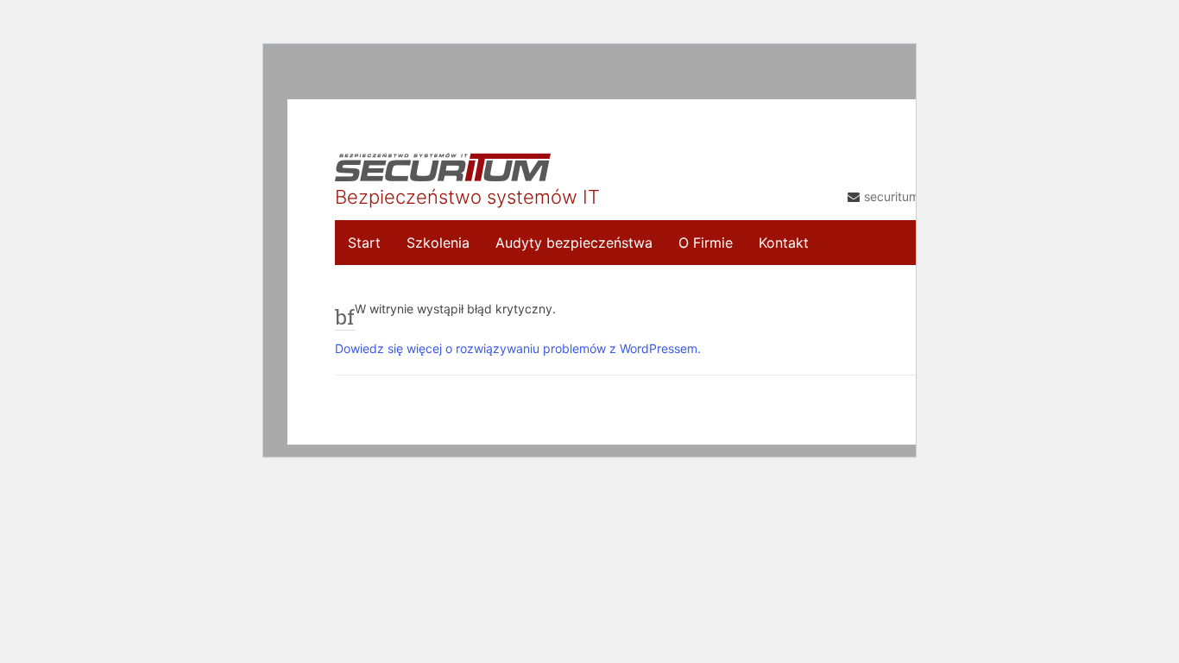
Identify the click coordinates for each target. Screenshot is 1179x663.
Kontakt (784, 242)
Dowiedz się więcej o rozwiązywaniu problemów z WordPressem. (518, 348)
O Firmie (705, 242)
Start (364, 242)
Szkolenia (438, 242)
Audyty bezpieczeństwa (574, 242)
